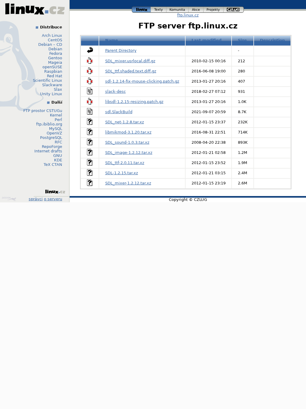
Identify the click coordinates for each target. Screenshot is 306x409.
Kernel (56, 115)
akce (196, 9)
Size (242, 40)
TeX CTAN (53, 164)
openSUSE (52, 67)
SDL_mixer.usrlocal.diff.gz (130, 61)
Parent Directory (121, 50)
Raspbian (53, 71)
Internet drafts (48, 151)
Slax (58, 89)
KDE (58, 160)
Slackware (52, 85)
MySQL (55, 128)
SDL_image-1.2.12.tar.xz (128, 152)
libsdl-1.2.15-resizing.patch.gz (134, 101)
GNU (57, 155)
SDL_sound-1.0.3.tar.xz (127, 142)
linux (141, 9)
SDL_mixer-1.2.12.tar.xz (128, 183)
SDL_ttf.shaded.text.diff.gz (130, 71)
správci (36, 199)
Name (111, 40)
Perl (58, 119)
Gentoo (55, 58)
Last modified (206, 40)
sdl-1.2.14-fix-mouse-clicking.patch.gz (142, 81)
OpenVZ (54, 133)
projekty (214, 9)
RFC (58, 142)
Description (272, 40)
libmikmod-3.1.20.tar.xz (128, 132)
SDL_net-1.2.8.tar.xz (124, 122)
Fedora (55, 53)
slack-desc (115, 91)
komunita (177, 9)
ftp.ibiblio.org (49, 124)
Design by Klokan (9, 199)
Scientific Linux (47, 80)
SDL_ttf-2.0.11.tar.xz (124, 162)
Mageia (55, 62)
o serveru (53, 199)
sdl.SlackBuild (118, 112)
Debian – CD (50, 44)
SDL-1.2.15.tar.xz (121, 173)
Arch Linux (52, 35)
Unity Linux (51, 94)
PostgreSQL (51, 137)
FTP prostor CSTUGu (42, 110)
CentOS (55, 40)
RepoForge (52, 146)
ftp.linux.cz (188, 15)
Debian (55, 49)
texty (159, 9)
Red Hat (54, 76)
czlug (234, 9)
